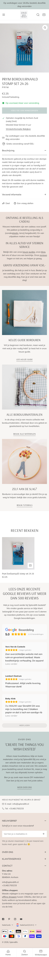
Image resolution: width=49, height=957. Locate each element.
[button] (44, 15)
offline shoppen (9, 897)
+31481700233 (16, 808)
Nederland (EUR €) (27, 925)
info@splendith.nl (20, 804)
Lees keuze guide (24, 359)
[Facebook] (3, 919)
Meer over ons (24, 787)
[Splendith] (23, 15)
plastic (15, 233)
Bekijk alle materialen (24, 434)
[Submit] (43, 834)
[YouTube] (21, 919)
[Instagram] (15, 919)
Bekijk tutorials (24, 505)
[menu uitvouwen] (3, 14)
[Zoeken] (38, 15)
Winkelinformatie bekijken (18, 129)
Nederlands (6, 925)
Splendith (13, 942)
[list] (24, 48)
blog (43, 252)
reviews (43, 255)
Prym (5, 87)
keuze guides (29, 252)
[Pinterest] (9, 919)
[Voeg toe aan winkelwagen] (30, 565)
